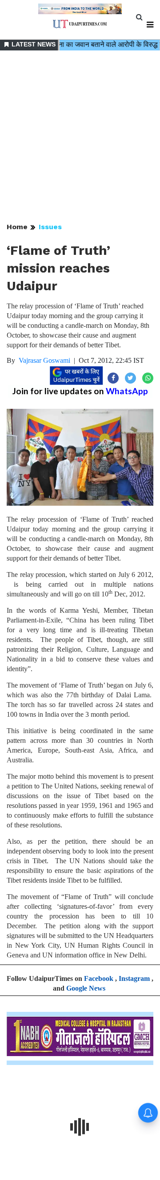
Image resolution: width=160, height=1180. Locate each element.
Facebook (98, 978)
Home (17, 227)
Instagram (134, 978)
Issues (50, 227)
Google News (85, 988)
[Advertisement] (80, 137)
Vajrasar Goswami (44, 360)
